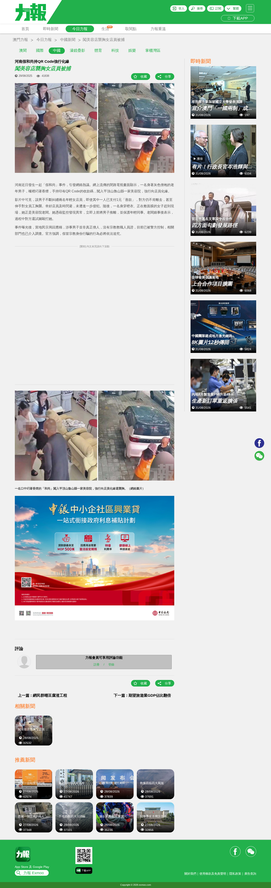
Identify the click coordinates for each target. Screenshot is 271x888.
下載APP (239, 18)
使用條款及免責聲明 (212, 873)
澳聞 (23, 50)
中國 (57, 50)
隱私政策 (235, 873)
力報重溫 (158, 29)
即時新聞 (50, 29)
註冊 (97, 664)
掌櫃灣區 (152, 50)
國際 (40, 50)
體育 (98, 50)
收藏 (144, 76)
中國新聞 (67, 40)
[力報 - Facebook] (259, 443)
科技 (115, 50)
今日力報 (79, 29)
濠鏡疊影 (77, 50)
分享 (168, 76)
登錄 (111, 664)
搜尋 (200, 8)
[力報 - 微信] (259, 455)
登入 (181, 8)
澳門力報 (20, 40)
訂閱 (218, 8)
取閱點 (131, 29)
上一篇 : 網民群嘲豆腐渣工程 (42, 695)
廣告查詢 (250, 873)
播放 (200, 158)
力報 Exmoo (33, 873)
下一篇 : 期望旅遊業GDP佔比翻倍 (142, 695)
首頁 (25, 29)
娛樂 (132, 50)
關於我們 (190, 873)
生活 (106, 28)
